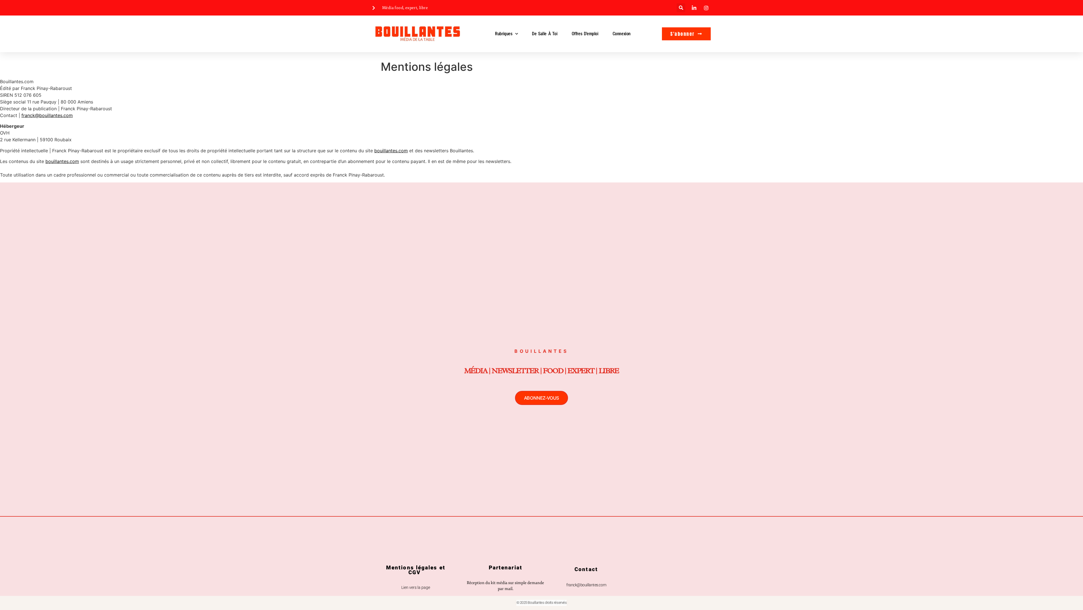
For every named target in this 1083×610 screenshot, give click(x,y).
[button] (681, 7)
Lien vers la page (415, 587)
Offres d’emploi (585, 33)
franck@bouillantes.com (47, 115)
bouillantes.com (391, 150)
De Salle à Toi (544, 33)
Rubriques (503, 33)
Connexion (622, 33)
